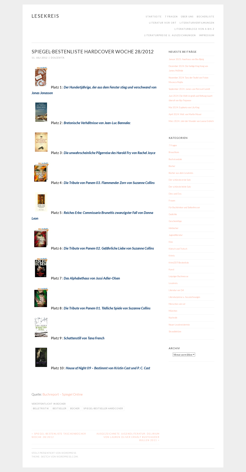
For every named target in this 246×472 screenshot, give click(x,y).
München (173, 310)
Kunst (171, 269)
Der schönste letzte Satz (180, 186)
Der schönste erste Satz (180, 179)
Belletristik (41, 408)
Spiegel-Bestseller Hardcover (103, 408)
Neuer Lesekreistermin (179, 324)
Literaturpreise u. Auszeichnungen (170, 35)
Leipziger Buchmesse (178, 276)
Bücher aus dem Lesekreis (181, 173)
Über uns (187, 16)
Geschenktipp (175, 221)
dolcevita (57, 57)
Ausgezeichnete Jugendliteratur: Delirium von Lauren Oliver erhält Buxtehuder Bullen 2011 (128, 437)
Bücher (61, 403)
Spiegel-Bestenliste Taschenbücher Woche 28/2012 (59, 435)
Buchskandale (175, 159)
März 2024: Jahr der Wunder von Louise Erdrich (191, 121)
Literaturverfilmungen (197, 22)
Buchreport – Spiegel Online (63, 394)
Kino (171, 242)
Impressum (206, 35)
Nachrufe (173, 317)
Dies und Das (175, 193)
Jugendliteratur (176, 235)
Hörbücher (173, 228)
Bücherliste (205, 16)
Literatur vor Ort (163, 22)
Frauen (172, 200)
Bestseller (59, 408)
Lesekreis (45, 16)
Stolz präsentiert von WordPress (54, 453)
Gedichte (173, 214)
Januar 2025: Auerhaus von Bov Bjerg (186, 59)
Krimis (172, 255)
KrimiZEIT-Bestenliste (179, 262)
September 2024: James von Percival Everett (189, 89)
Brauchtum (174, 152)
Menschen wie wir (177, 304)
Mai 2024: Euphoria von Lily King (184, 107)
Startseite (154, 16)
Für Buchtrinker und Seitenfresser (184, 207)
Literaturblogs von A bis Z (194, 29)
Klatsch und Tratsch (178, 248)
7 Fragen (171, 16)
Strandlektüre (175, 331)
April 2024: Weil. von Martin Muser (185, 114)
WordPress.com (67, 456)
